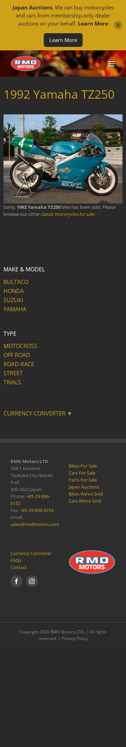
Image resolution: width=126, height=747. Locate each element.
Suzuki (13, 300)
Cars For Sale (82, 473)
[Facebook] (16, 581)
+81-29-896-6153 (37, 510)
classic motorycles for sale (67, 214)
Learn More (63, 39)
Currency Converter (30, 553)
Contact (18, 567)
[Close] (118, 25)
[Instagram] (32, 581)
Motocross (20, 346)
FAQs (15, 560)
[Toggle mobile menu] (111, 63)
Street (13, 373)
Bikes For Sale (83, 466)
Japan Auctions (84, 487)
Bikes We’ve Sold (86, 494)
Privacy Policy (75, 638)
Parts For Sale (83, 480)
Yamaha (15, 309)
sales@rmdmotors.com (34, 524)
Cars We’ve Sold (85, 501)
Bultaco (16, 282)
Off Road (17, 355)
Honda (14, 291)
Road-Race (19, 364)
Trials (12, 382)
